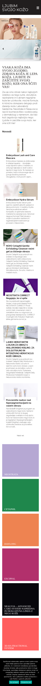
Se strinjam (14, 682)
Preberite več (26, 682)
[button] (3, 49)
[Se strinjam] (38, 672)
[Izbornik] (38, 8)
